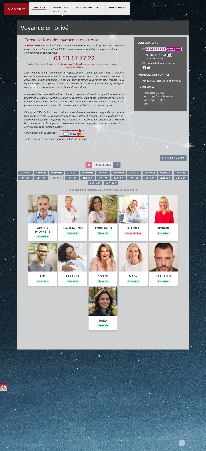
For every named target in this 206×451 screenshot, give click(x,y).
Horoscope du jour (153, 92)
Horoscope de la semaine (158, 96)
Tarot (146, 103)
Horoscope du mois (154, 100)
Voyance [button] (38, 7)
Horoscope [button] (60, 7)
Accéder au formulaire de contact (162, 80)
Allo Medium (16, 9)
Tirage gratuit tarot (89, 7)
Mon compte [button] (117, 7)
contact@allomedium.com (160, 63)
